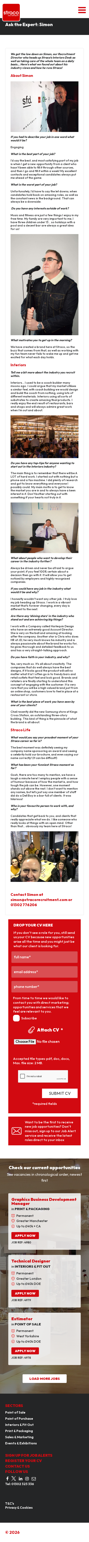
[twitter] (13, 1478)
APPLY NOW (25, 1236)
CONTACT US (17, 1466)
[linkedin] (20, 1479)
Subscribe (29, 1018)
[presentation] (43, 1076)
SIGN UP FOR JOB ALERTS (28, 1455)
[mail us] (34, 1479)
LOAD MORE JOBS (44, 1379)
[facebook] (7, 1479)
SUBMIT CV (60, 1093)
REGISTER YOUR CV (23, 1460)
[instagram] (27, 1479)
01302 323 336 (22, 1484)
